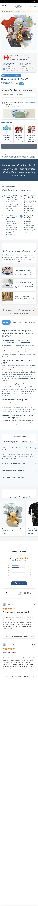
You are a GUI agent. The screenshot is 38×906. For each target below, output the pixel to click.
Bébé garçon (9, 11)
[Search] (6, 6)
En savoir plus (7, 629)
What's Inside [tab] (17, 322)
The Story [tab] (6, 322)
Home (3, 11)
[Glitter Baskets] (19, 6)
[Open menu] (3, 6)
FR (34, 1)
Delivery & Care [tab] (30, 322)
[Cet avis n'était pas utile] (33, 636)
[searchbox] (10, 592)
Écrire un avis (19, 583)
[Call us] (31, 7)
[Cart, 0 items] (35, 7)
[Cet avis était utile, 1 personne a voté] (29, 677)
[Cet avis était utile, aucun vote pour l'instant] (29, 636)
